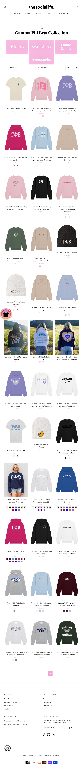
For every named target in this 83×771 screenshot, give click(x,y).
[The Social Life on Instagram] (48, 734)
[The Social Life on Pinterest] (44, 734)
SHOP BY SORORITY (22, 14)
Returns (45, 699)
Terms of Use (47, 705)
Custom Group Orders (11, 702)
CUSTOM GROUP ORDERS (58, 14)
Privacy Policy (47, 702)
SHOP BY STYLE (39, 14)
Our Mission (8, 709)
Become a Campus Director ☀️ (14, 721)
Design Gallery (9, 705)
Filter (12, 68)
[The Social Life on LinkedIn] (53, 734)
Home (41, 28)
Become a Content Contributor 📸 (15, 724)
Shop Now (7, 699)
